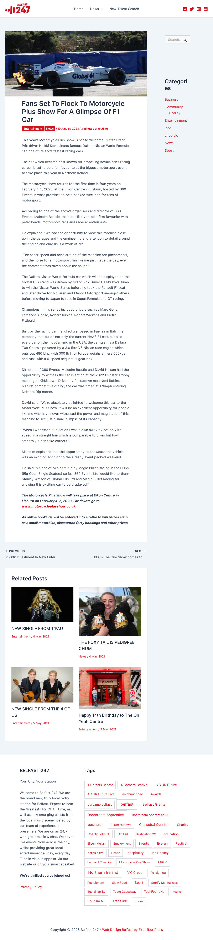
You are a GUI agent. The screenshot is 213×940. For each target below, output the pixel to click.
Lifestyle (171, 135)
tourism (178, 891)
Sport (169, 150)
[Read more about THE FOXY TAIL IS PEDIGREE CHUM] (110, 611)
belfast (127, 804)
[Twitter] (192, 9)
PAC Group (134, 873)
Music (162, 862)
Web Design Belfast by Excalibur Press (132, 930)
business (95, 824)
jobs (168, 128)
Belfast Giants (154, 804)
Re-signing (158, 873)
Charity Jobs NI (99, 834)
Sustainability (96, 891)
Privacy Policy (31, 887)
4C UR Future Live (101, 794)
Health (115, 853)
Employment (122, 843)
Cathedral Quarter (154, 824)
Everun (162, 843)
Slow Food (119, 883)
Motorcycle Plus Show (134, 862)
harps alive (96, 853)
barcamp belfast (100, 804)
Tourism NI (96, 901)
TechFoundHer (155, 892)
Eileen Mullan (96, 843)
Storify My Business (164, 882)
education (171, 834)
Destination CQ (146, 834)
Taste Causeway (124, 892)
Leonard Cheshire (99, 862)
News (50, 128)
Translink (120, 901)
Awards (156, 794)
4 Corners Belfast (100, 785)
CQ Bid (123, 834)
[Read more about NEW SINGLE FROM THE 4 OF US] (42, 684)
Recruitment (95, 883)
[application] (101, 8)
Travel (139, 901)
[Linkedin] (205, 9)
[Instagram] (199, 9)
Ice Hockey (160, 853)
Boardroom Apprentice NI (150, 815)
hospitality (136, 853)
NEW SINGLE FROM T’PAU (37, 628)
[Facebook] (185, 9)
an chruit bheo (132, 794)
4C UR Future (166, 785)
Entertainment (33, 128)
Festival (181, 843)
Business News (121, 824)
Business (171, 99)
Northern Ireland (103, 872)
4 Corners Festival (134, 785)
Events (144, 843)
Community (174, 107)
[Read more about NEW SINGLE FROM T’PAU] (42, 604)
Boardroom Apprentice (106, 815)
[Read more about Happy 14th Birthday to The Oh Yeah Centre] (110, 688)
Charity (174, 113)
